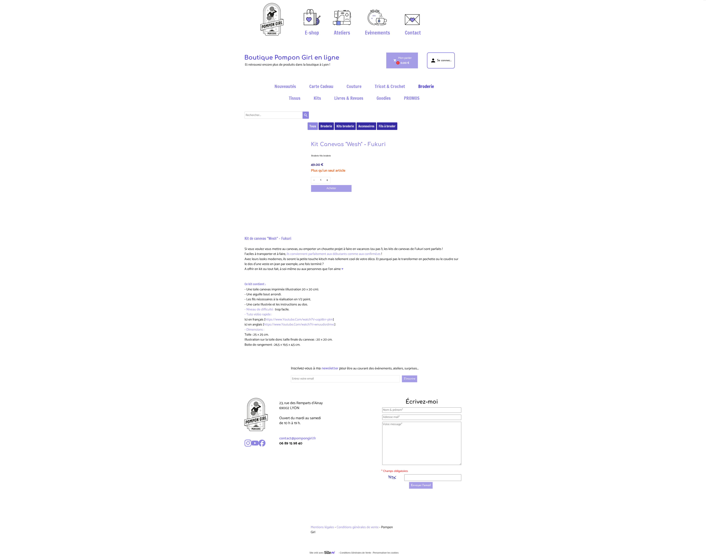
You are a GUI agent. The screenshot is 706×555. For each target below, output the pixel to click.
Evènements (377, 32)
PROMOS (412, 98)
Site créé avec (316, 553)
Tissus (294, 98)
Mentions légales (323, 527)
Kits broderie (345, 126)
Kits (317, 98)
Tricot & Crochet (390, 86)
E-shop (312, 32)
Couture (354, 86)
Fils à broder (387, 126)
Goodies (384, 98)
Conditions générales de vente (358, 527)
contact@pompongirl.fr (297, 438)
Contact (413, 32)
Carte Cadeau (321, 86)
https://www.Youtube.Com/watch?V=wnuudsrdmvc (299, 324)
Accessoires (366, 126)
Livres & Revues (348, 98)
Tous (312, 126)
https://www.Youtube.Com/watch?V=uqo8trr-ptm (299, 319)
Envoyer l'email (421, 485)
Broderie (426, 86)
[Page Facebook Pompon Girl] (261, 443)
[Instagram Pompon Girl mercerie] (248, 443)
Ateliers (342, 32)
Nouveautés (285, 86)
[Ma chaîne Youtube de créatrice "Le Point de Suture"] (255, 443)
